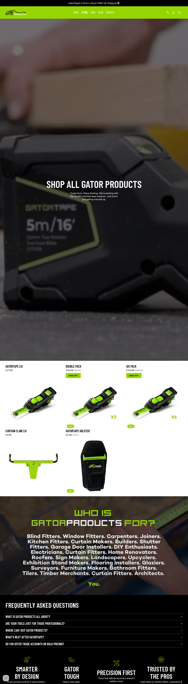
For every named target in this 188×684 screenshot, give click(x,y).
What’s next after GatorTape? (25, 637)
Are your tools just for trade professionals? (35, 623)
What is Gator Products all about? (28, 617)
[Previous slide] (10, 401)
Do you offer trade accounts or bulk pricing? (35, 644)
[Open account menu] (173, 12)
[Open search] (168, 12)
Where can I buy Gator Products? (26, 630)
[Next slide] (58, 401)
